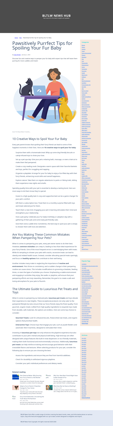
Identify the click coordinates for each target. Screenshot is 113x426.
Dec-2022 (84, 382)
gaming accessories (86, 138)
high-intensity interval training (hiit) (90, 266)
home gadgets (85, 197)
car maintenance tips (86, 317)
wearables (84, 112)
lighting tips (84, 188)
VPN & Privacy (85, 249)
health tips (84, 170)
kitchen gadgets (85, 203)
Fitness (83, 47)
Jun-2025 (84, 395)
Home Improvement (86, 53)
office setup (84, 201)
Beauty (83, 45)
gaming (83, 98)
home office (84, 128)
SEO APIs (84, 87)
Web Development (86, 81)
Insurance (84, 71)
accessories (84, 140)
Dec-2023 (84, 380)
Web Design (84, 75)
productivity (84, 108)
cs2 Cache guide (85, 270)
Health (83, 73)
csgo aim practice (86, 309)
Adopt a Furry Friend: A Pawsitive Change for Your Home (30, 387)
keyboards (84, 233)
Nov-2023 (84, 354)
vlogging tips (85, 182)
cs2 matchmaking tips (87, 307)
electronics (84, 211)
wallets (83, 229)
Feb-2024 (84, 360)
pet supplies (84, 142)
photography (85, 136)
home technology (86, 219)
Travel (83, 51)
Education (84, 57)
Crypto (83, 209)
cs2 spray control (86, 274)
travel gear (84, 120)
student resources (86, 122)
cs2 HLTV (84, 299)
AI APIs (83, 194)
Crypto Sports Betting (87, 235)
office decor (84, 130)
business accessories (86, 213)
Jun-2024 (84, 368)
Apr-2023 (84, 338)
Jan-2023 (84, 374)
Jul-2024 (83, 366)
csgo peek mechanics (87, 295)
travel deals (84, 305)
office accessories (86, 207)
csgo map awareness (86, 315)
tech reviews (85, 118)
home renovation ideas (87, 276)
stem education (85, 301)
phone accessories (86, 106)
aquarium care (85, 313)
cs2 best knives (85, 319)
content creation (85, 217)
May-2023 (84, 350)
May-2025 (84, 393)
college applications (86, 288)
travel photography (86, 297)
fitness (83, 160)
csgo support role (86, 280)
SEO (83, 79)
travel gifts (84, 190)
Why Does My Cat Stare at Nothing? (65, 386)
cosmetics (84, 264)
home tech (84, 237)
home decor (84, 152)
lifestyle (83, 144)
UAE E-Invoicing (85, 243)
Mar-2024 (84, 372)
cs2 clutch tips (85, 290)
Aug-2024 (84, 358)
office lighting (85, 231)
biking (83, 172)
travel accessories (86, 148)
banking (83, 282)
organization (85, 221)
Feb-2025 (84, 388)
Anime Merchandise (86, 132)
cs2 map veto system (86, 286)
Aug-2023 (84, 340)
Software (84, 77)
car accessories (85, 100)
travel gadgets (85, 192)
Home (16, 38)
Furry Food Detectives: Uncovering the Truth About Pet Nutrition (32, 398)
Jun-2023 (84, 378)
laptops (83, 196)
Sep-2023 (84, 352)
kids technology (85, 184)
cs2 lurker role (85, 321)
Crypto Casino (85, 239)
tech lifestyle (85, 225)
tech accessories (85, 104)
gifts (83, 89)
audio (83, 199)
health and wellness (86, 97)
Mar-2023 (84, 370)
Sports (83, 67)
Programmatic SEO (86, 85)
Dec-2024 (84, 342)
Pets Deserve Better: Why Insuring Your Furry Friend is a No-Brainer (30, 376)
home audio (84, 93)
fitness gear (84, 156)
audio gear (84, 164)
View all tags (85, 323)
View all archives (86, 397)
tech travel (84, 158)
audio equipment (86, 134)
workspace (84, 102)
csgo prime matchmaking (87, 278)
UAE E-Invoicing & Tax (87, 245)
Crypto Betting (85, 241)
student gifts (84, 176)
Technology (84, 69)
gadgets (83, 95)
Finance (83, 55)
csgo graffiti (84, 294)
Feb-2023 (84, 356)
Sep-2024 (84, 386)
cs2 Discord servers (86, 284)
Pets (20, 38)
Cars (83, 61)
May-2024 (84, 362)
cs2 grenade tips (85, 303)
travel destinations (86, 272)
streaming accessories (87, 180)
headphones (84, 223)
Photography (85, 63)
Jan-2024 (84, 346)
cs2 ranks (84, 268)
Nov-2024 (84, 348)
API (82, 247)
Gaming (83, 49)
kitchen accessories (86, 205)
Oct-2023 (84, 344)
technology (84, 116)
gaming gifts (84, 110)
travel (83, 174)
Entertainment (85, 65)
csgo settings (85, 292)
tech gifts (84, 186)
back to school (85, 91)
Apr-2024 (84, 364)
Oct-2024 (84, 376)
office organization (86, 178)
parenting (84, 166)
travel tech (84, 227)
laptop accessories (86, 126)
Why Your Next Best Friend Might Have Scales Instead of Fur (66, 376)
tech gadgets (85, 114)
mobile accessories (86, 124)
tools (83, 162)
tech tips (84, 150)
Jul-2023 (83, 384)
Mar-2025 (84, 392)
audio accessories (86, 154)
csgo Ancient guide (86, 311)
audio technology (86, 168)
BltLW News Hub (56, 16)
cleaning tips (85, 146)
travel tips (84, 215)
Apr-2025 (84, 390)
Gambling (84, 83)
